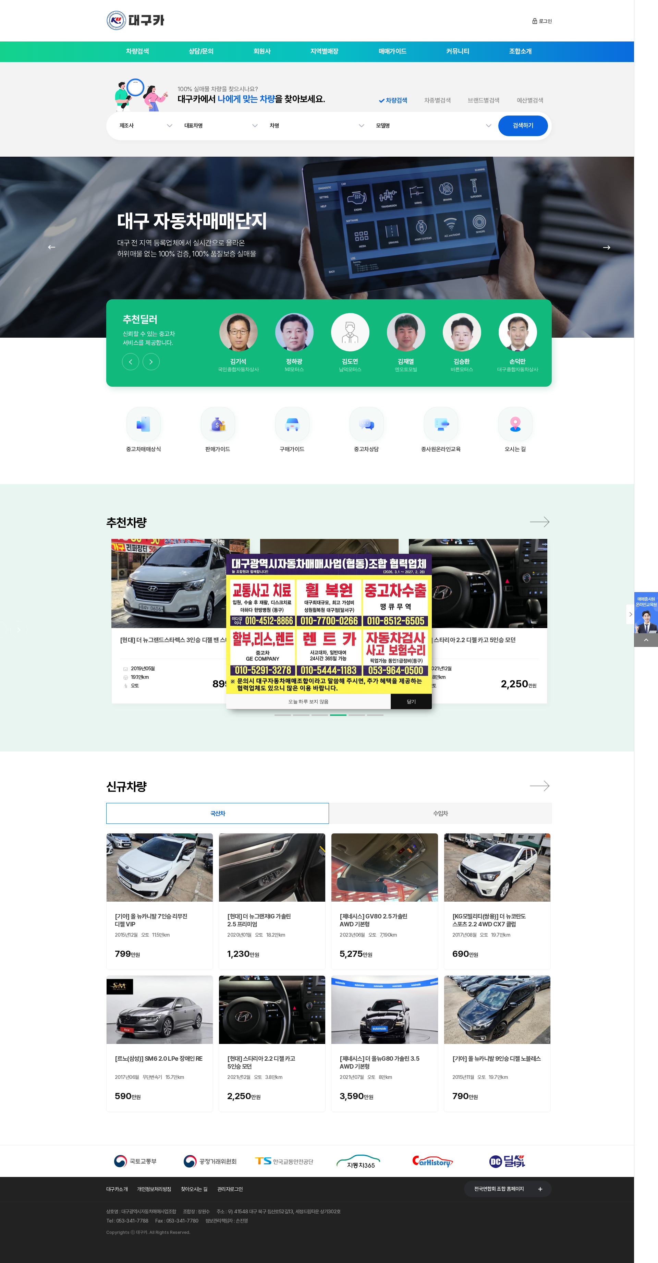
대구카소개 (116, 1189)
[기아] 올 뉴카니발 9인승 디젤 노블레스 (496, 1058)
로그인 (545, 21)
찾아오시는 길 (194, 1189)
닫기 (411, 701)
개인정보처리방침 (154, 1189)
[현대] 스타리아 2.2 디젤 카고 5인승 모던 (191, 640)
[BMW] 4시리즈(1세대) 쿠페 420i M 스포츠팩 (496, 640)
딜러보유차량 (238, 359)
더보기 (540, 522)
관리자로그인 (230, 1189)
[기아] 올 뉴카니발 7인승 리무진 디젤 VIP (151, 920)
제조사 (126, 125)
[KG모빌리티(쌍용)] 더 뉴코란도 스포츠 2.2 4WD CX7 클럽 (489, 920)
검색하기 (523, 125)
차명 (274, 125)
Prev (51, 247)
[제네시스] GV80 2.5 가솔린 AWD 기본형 (373, 920)
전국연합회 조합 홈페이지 (499, 1189)
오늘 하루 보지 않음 (308, 701)
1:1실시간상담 (238, 340)
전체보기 (540, 786)
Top (646, 640)
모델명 (383, 125)
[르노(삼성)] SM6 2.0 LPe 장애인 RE (159, 1058)
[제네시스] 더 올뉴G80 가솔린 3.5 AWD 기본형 (379, 1062)
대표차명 (193, 125)
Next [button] (151, 361)
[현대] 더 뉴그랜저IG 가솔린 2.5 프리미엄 (259, 920)
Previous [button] (130, 361)
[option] (238, 343)
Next (606, 247)
